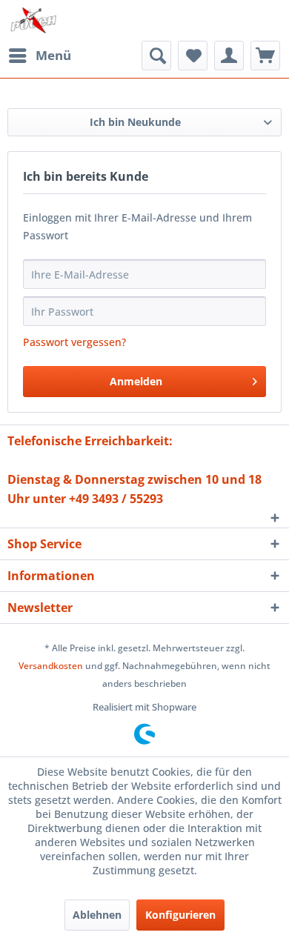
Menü (53, 55)
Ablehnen (97, 915)
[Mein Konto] (229, 55)
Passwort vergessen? (74, 342)
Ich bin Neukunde (135, 122)
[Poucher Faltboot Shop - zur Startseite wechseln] (33, 20)
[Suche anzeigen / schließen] (156, 55)
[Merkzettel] (192, 55)
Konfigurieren (180, 915)
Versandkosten (51, 665)
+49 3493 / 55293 (116, 498)
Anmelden (136, 381)
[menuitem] (39, 55)
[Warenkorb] (265, 55)
